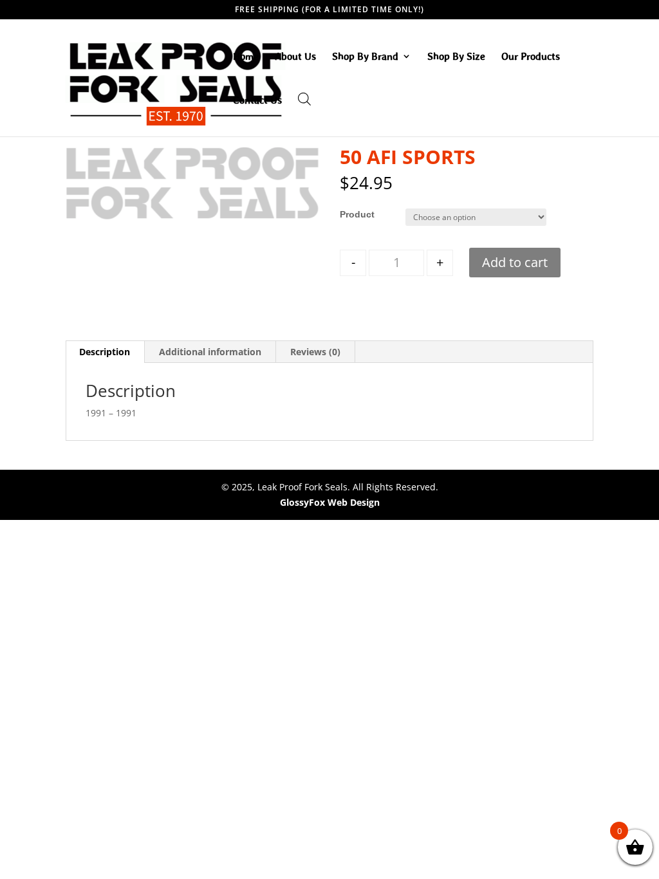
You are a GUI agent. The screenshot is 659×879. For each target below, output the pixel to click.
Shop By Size (456, 56)
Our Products (530, 56)
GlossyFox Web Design (330, 502)
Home (246, 56)
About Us (295, 56)
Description (104, 352)
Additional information (210, 352)
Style (351, 214)
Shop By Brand (365, 56)
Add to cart (515, 262)
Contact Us (257, 100)
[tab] (105, 352)
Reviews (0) (315, 352)
